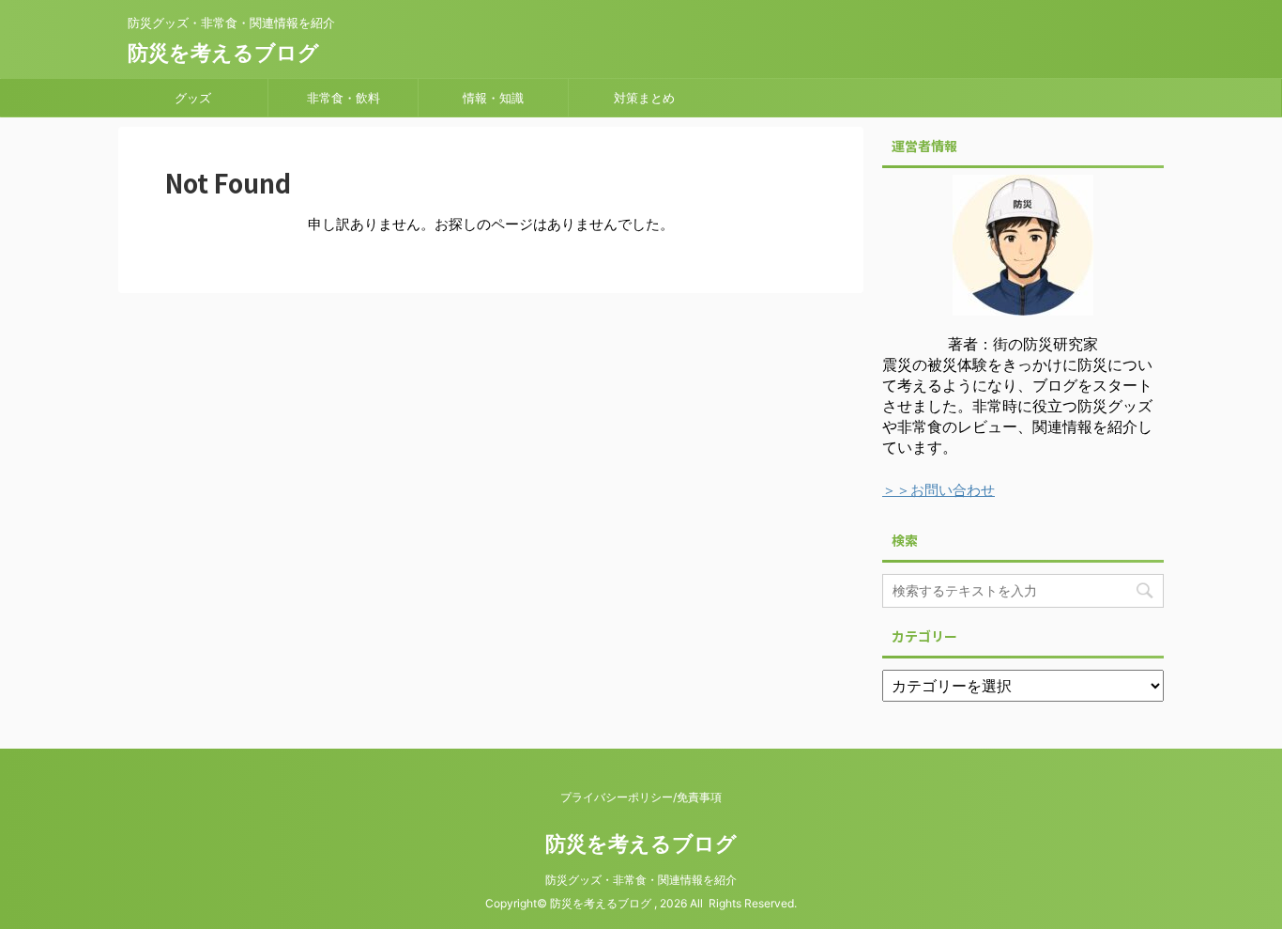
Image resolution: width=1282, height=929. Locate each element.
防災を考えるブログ (223, 52)
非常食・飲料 (343, 97)
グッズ (193, 97)
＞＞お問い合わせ (938, 490)
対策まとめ (644, 97)
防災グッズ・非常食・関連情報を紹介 (641, 880)
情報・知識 (493, 97)
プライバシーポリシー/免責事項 (641, 797)
